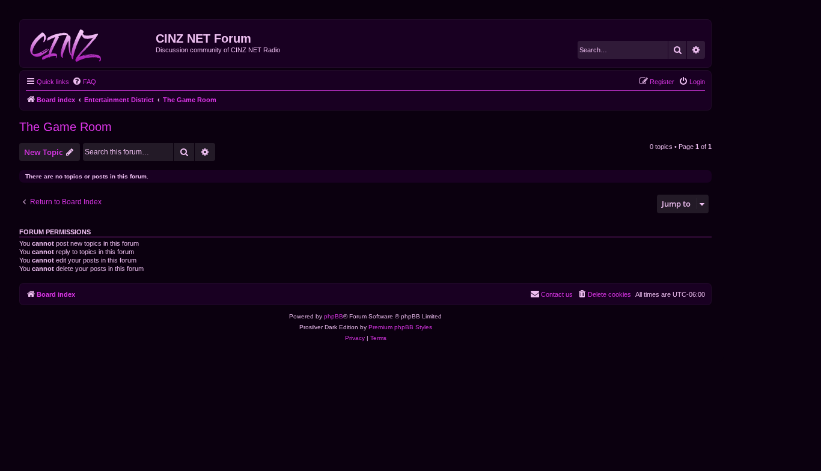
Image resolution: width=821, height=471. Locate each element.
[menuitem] (84, 81)
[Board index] (89, 43)
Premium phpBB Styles (400, 327)
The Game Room (65, 126)
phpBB (333, 316)
